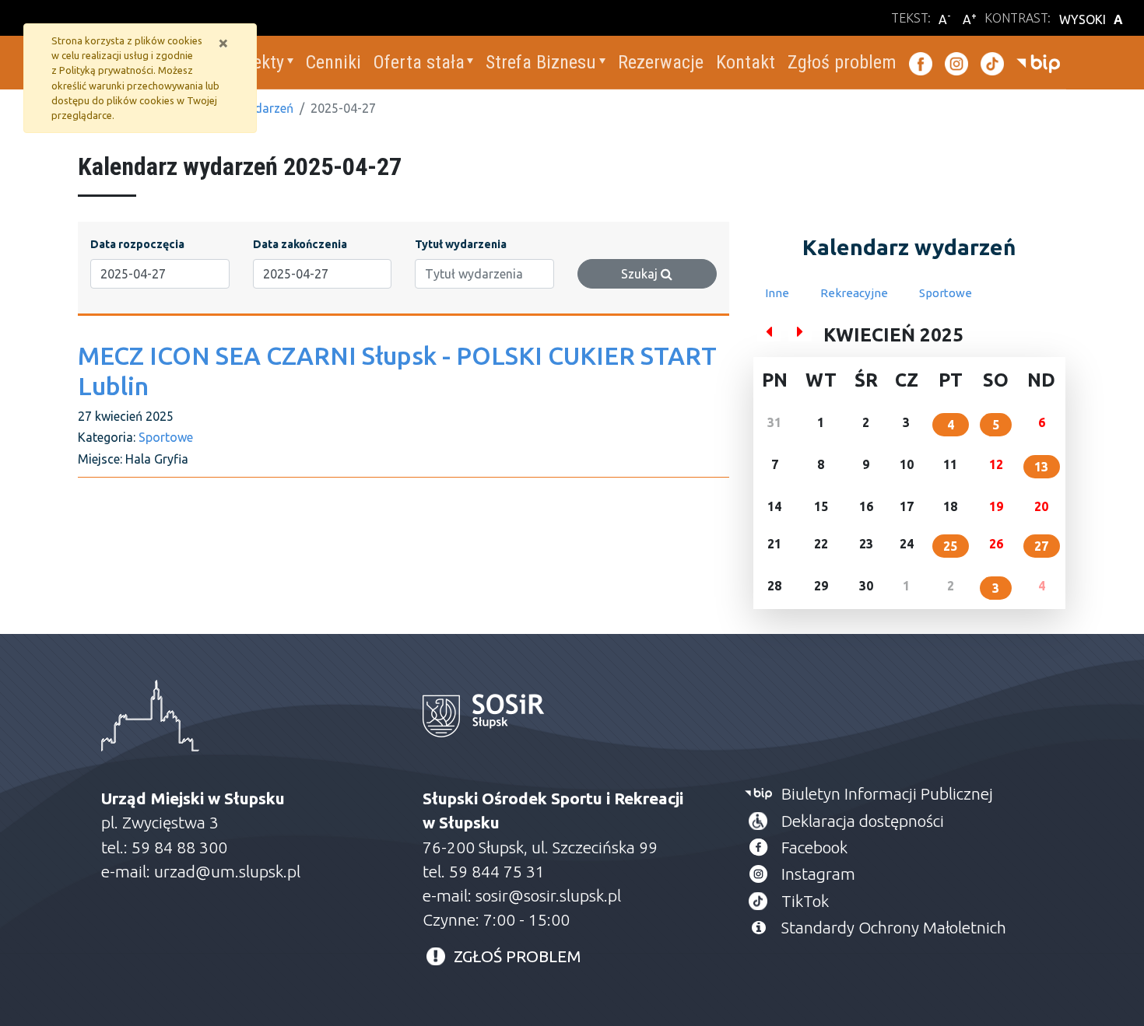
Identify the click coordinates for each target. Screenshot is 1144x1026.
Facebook (814, 847)
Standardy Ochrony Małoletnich (893, 928)
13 (1041, 467)
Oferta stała (419, 62)
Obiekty (256, 62)
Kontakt (745, 62)
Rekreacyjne (854, 292)
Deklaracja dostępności (862, 821)
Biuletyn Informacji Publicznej (887, 794)
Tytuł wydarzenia (461, 244)
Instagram (818, 874)
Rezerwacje (661, 62)
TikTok (805, 901)
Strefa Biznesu (541, 62)
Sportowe (166, 437)
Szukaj (641, 274)
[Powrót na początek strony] (1120, 1002)
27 (1041, 546)
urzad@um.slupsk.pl (227, 872)
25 (950, 546)
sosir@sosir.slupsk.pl (550, 896)
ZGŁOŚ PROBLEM (517, 956)
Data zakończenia (300, 244)
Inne (777, 292)
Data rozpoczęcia (137, 244)
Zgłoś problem (842, 62)
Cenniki (333, 62)
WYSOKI (1091, 19)
